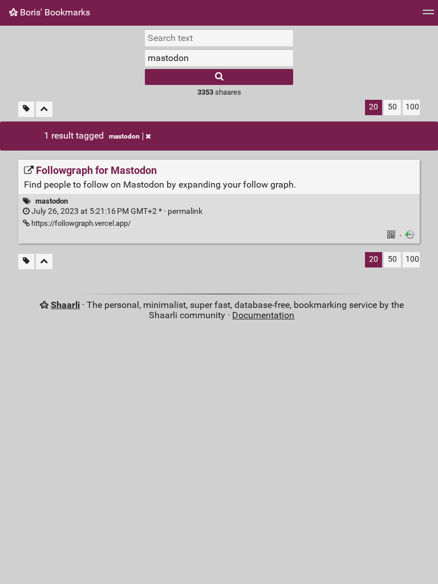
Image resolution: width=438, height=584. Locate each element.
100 (412, 107)
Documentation (263, 315)
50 (392, 107)
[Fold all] (44, 109)
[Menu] (428, 16)
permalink (116, 211)
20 (373, 107)
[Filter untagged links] (26, 109)
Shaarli (65, 304)
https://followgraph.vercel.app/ (80, 223)
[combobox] (219, 57)
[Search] (219, 77)
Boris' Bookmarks (54, 12)
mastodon (124, 136)
